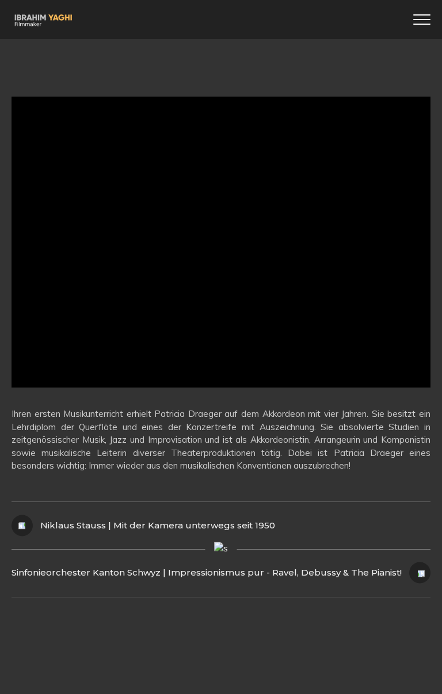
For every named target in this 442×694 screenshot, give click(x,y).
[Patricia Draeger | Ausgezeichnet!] (221, 242)
